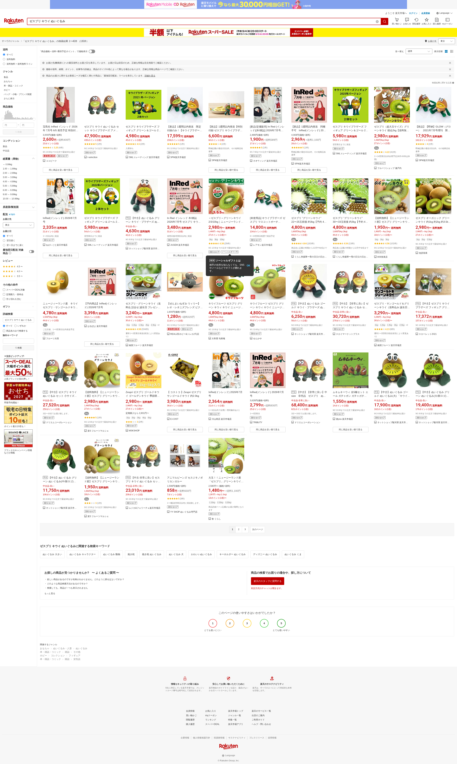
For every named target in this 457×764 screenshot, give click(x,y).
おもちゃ (44, 648)
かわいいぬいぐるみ (201, 554)
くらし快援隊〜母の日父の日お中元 (311, 257)
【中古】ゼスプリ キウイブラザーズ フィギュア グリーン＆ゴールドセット (433, 307)
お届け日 (7, 231)
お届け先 (7, 219)
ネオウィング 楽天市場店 (265, 161)
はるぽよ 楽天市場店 (97, 326)
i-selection (92, 157)
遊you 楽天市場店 (344, 419)
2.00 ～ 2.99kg (10, 173)
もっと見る (49, 593)
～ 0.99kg (7, 164)
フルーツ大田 (52, 338)
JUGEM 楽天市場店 (179, 245)
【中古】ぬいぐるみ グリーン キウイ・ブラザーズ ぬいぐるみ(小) (143, 222)
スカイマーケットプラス (348, 334)
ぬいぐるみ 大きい (52, 554)
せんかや (257, 338)
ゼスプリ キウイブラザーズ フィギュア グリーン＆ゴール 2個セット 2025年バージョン (350, 130)
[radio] (4, 54)
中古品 (6, 150)
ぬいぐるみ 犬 (176, 554)
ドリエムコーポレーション (59, 422)
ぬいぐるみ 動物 (111, 554)
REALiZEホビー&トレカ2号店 (184, 334)
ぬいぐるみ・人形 (62, 648)
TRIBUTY (257, 422)
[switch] (31, 251)
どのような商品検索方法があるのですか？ (67, 583)
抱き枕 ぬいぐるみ (151, 554)
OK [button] (248, 265)
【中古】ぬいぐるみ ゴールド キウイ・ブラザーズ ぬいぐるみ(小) (308, 307)
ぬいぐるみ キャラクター (82, 554)
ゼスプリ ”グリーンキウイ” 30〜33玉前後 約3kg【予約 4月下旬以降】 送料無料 (350, 222)
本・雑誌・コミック (50, 652)
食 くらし (216, 519)
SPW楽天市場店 (178, 157)
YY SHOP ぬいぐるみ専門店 (183, 512)
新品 (5, 146)
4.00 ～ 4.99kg (10, 181)
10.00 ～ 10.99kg (11, 198)
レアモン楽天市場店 (262, 245)
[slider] (3, 119)
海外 (13, 214)
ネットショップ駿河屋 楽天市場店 (145, 248)
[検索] (384, 21)
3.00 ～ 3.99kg (10, 177)
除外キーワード (10, 335)
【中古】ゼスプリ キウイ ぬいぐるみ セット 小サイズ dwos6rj (60, 396)
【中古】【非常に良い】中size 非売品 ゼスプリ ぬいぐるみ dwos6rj (309, 396)
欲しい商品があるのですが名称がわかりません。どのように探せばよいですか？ (85, 579)
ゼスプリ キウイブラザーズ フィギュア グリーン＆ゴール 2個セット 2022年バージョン (102, 222)
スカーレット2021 (428, 334)
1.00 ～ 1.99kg (10, 168)
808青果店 (382, 257)
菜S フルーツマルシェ (98, 431)
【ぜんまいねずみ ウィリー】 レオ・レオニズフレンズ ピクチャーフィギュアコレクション (185, 307)
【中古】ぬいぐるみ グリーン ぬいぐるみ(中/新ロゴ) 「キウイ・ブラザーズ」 (60, 481)
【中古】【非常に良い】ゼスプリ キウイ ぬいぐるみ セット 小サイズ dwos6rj (350, 307)
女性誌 (76, 659)
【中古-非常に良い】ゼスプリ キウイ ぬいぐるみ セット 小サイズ (143, 481)
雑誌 (67, 652)
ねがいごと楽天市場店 (56, 245)
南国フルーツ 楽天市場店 (141, 345)
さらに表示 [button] (9, 98)
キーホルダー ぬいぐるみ (232, 554)
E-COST (174, 419)
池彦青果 (423, 253)
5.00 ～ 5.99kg (10, 186)
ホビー (43, 655)
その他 (76, 652)
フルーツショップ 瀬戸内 (389, 168)
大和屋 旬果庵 (218, 338)
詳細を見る (150, 75)
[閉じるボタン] (450, 63)
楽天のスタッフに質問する (268, 581)
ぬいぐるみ (81, 648)
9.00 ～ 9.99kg (10, 194)
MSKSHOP (134, 431)
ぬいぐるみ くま (293, 554)
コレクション (58, 655)
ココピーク (51, 161)
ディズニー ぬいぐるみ (265, 554)
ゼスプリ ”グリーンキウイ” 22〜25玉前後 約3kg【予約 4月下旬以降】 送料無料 (309, 222)
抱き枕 (131, 554)
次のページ (257, 529)
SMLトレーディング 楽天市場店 (144, 157)
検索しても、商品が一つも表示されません (67, 588)
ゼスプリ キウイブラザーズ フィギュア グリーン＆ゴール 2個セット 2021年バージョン (143, 130)
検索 (19, 132)
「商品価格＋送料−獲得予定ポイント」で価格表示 (63, 51)
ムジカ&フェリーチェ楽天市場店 (144, 508)
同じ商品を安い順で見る (60, 170)
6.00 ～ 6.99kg (10, 190)
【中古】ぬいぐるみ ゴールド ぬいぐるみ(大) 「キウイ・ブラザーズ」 (392, 396)
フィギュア (74, 655)
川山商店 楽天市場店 (222, 419)
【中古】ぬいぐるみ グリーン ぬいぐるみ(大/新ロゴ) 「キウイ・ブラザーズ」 (433, 396)
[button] (444, 13)
